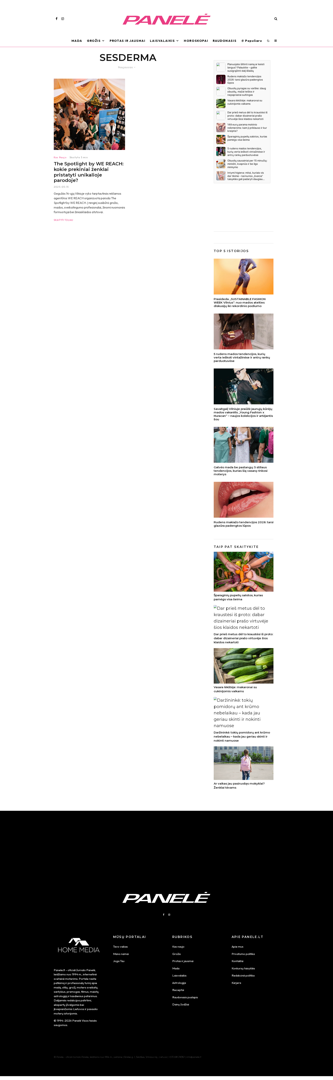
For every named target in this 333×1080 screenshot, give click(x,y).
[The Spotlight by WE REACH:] (89, 114)
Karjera (236, 983)
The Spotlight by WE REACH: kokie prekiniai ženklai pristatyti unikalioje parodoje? (89, 172)
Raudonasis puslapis (185, 997)
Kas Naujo (60, 157)
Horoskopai (196, 41)
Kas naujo (178, 946)
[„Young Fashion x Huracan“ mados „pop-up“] (243, 386)
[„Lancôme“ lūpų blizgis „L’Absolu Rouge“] (243, 500)
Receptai (178, 990)
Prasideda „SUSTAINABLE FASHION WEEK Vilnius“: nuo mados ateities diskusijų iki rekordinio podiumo (240, 302)
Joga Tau (118, 961)
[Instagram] (62, 18)
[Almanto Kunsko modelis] (243, 276)
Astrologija (179, 983)
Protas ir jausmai (182, 961)
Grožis (94, 41)
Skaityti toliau (63, 220)
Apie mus (237, 946)
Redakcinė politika (243, 975)
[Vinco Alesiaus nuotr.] (243, 445)
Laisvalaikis (162, 41)
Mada (76, 41)
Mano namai (121, 954)
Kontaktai (237, 961)
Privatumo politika (243, 954)
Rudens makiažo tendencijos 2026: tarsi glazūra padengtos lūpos (243, 524)
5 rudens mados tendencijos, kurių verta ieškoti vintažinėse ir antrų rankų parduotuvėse (242, 357)
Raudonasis (224, 41)
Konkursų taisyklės (243, 968)
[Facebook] (56, 18)
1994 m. (77, 974)
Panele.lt (59, 970)
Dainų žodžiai (180, 1004)
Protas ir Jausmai (127, 41)
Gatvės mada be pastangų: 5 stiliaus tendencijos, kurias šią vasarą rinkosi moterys (240, 471)
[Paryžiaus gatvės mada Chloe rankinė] (243, 331)
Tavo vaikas (120, 946)
